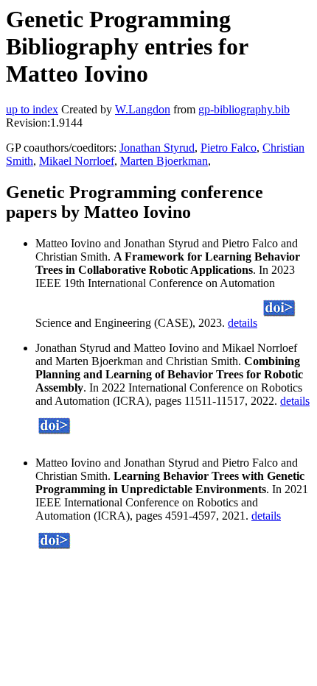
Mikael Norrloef (76, 161)
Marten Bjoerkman (164, 161)
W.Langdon (142, 109)
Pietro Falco (229, 147)
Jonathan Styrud (157, 147)
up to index (32, 109)
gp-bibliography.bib (244, 109)
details (242, 323)
